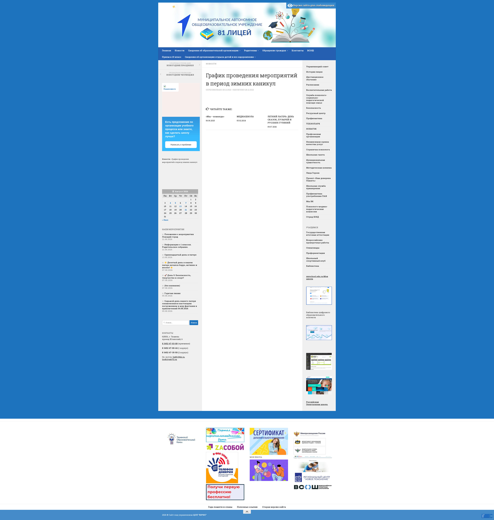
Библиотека (312, 266)
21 (186, 209)
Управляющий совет (317, 66)
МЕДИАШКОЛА (245, 116)
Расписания (312, 84)
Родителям (250, 50)
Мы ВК (310, 201)
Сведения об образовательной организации (213, 50)
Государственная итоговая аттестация (317, 233)
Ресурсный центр (315, 113)
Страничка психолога (318, 149)
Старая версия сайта (274, 507)
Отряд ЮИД (312, 217)
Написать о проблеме (181, 145)
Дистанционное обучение (314, 78)
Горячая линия (172, 293)
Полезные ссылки (247, 507)
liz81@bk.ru (179, 357)
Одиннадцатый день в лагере (180, 254)
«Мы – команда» (215, 116)
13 (180, 206)
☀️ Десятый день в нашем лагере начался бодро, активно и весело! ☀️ (179, 265)
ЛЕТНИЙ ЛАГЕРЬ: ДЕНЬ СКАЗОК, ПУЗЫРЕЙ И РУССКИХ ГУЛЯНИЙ (281, 119)
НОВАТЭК (311, 128)
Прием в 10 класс (171, 57)
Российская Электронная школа (317, 403)
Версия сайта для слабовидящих (313, 5)
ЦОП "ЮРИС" (199, 515)
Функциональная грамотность (315, 161)
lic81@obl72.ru (169, 359)
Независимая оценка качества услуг (317, 143)
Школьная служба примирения (316, 187)
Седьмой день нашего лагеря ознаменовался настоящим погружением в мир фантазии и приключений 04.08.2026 (179, 305)
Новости (179, 50)
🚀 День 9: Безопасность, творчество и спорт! (176, 276)
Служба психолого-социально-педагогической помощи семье (316, 99)
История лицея (314, 72)
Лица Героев (312, 173)
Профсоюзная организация (313, 135)
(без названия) (172, 285)
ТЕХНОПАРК (313, 123)
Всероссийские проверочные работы (317, 241)
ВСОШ (310, 50)
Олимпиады (312, 247)
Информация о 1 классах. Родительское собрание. (176, 245)
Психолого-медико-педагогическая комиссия (317, 209)
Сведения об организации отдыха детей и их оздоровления (219, 57)
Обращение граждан (274, 50)
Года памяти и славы (220, 507)
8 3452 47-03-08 (170, 343)
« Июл (165, 220)
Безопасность (313, 108)
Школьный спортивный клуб (315, 259)
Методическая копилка (319, 167)
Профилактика (314, 118)
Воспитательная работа (319, 90)
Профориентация (315, 253)
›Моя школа (317, 277)
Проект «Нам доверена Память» (318, 179)
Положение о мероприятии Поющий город (178, 235)
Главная (166, 50)
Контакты (298, 50)
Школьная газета (315, 154)
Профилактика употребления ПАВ (316, 194)
